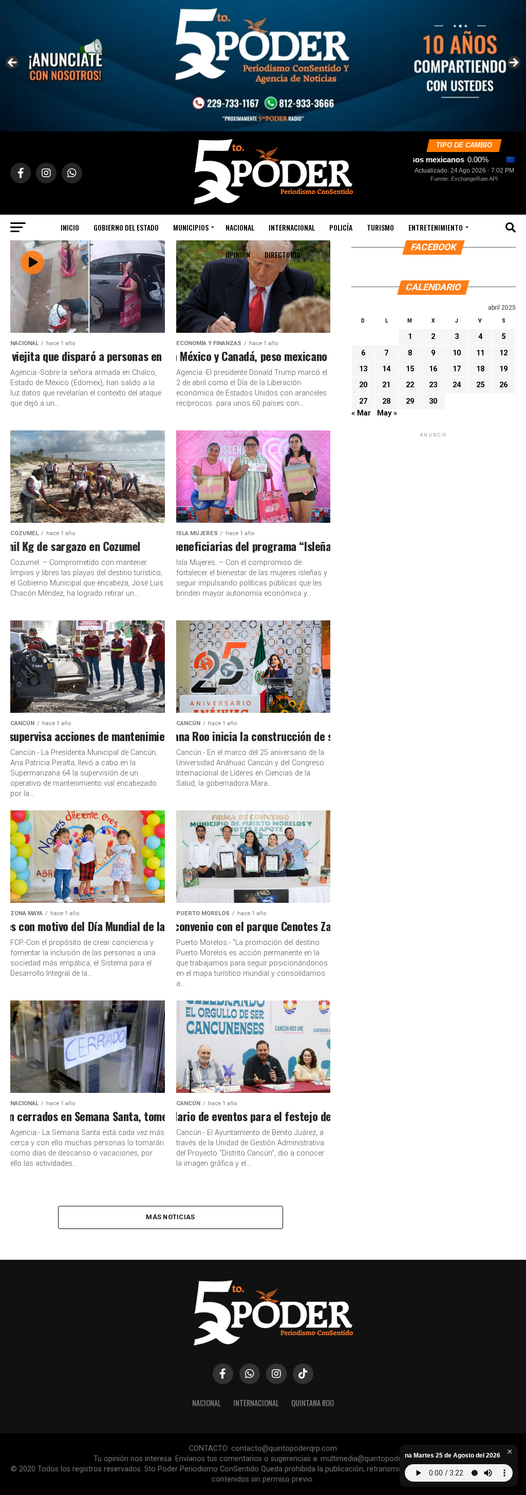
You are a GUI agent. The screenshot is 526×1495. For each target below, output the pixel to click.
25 (480, 385)
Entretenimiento (435, 227)
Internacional (292, 227)
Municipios (191, 227)
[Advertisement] (433, 504)
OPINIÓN (238, 254)
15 (410, 369)
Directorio (282, 254)
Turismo (380, 227)
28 (386, 401)
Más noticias (170, 1217)
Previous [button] (13, 63)
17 (457, 369)
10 (457, 353)
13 (363, 369)
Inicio (70, 227)
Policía (340, 227)
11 (480, 353)
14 (386, 369)
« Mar (361, 413)
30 (433, 401)
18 (480, 369)
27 (363, 401)
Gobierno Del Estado (126, 227)
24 (457, 385)
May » (387, 413)
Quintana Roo (312, 1402)
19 (503, 369)
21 (386, 385)
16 (433, 369)
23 (433, 385)
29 (410, 401)
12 (503, 353)
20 (363, 385)
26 (503, 385)
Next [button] (513, 63)
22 (410, 385)
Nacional (240, 227)
